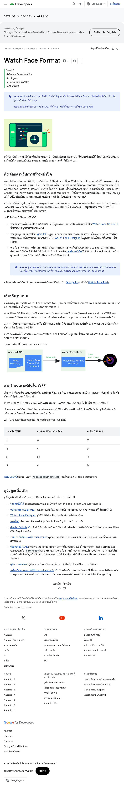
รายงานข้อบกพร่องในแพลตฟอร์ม (99, 679)
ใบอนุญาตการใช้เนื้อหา (68, 598)
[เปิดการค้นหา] (74, 4)
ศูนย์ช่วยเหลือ (86, 106)
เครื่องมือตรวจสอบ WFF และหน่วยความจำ (32, 570)
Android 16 (9, 684)
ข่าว (5, 655)
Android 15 (9, 689)
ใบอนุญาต (27, 763)
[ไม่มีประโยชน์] (117, 48)
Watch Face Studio (103, 224)
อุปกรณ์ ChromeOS (94, 645)
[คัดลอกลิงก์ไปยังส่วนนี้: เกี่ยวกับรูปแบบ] (31, 296)
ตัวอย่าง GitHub (18, 527)
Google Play (73, 282)
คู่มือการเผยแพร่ (18, 564)
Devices (26, 16)
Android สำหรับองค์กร (15, 640)
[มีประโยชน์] (112, 48)
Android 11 (9, 710)
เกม (45, 634)
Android (8, 634)
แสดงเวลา (53, 267)
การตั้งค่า (14, 521)
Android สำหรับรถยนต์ (95, 650)
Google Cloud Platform (16, 746)
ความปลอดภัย (10, 645)
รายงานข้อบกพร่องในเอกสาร (97, 684)
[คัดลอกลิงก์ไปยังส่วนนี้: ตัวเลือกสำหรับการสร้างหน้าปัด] (55, 174)
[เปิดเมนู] (5, 4)
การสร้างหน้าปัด (74, 251)
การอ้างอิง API (50, 692)
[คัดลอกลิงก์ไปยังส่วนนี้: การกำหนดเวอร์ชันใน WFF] (49, 386)
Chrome (8, 736)
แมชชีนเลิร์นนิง (51, 640)
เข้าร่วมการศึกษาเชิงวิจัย (95, 694)
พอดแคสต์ (9, 665)
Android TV (89, 655)
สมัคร (42, 770)
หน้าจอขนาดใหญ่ (92, 634)
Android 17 (9, 679)
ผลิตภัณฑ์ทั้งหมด (12, 751)
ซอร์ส (6, 650)
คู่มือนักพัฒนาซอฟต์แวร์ (55, 687)
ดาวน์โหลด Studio (52, 698)
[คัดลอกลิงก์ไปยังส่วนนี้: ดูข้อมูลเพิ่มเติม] (31, 491)
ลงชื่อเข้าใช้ (115, 3)
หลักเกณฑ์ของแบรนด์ (45, 763)
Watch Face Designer (67, 238)
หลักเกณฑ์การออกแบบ (22, 509)
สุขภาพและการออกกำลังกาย (57, 645)
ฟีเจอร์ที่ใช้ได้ (17, 504)
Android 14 (9, 694)
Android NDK (50, 703)
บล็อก (7, 660)
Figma (38, 234)
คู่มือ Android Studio (54, 682)
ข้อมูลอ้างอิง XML (19, 546)
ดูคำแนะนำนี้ (10, 477)
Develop (10, 16)
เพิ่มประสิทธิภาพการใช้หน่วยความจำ (28, 537)
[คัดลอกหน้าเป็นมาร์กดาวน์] (75, 61)
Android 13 (9, 700)
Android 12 (9, 705)
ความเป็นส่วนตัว (51, 655)
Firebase (8, 741)
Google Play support (94, 689)
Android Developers (13, 48)
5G (45, 660)
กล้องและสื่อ (49, 650)
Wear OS (43, 16)
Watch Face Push (98, 282)
